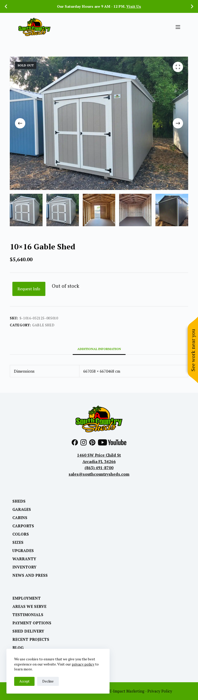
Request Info (29, 288)
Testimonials (27, 614)
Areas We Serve (29, 606)
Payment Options (31, 622)
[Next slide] (192, 6)
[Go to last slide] (6, 6)
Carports (23, 525)
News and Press (30, 575)
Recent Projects (30, 639)
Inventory (24, 567)
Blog (17, 647)
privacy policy (83, 664)
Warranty (24, 558)
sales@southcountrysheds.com (99, 474)
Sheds (19, 501)
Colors (20, 534)
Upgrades (23, 550)
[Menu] (178, 27)
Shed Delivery (28, 631)
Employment (26, 598)
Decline (48, 681)
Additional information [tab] (99, 349)
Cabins (19, 517)
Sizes (17, 542)
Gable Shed (43, 325)
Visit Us (133, 6)
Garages (21, 509)
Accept (24, 681)
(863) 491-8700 (99, 467)
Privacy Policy (159, 691)
